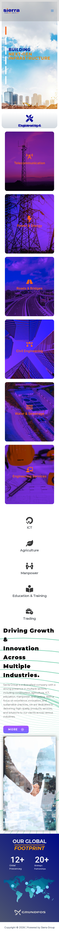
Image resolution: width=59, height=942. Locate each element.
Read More (29, 228)
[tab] (29, 120)
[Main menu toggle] (52, 10)
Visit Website (28, 175)
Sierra (27, 10)
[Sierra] (11, 10)
